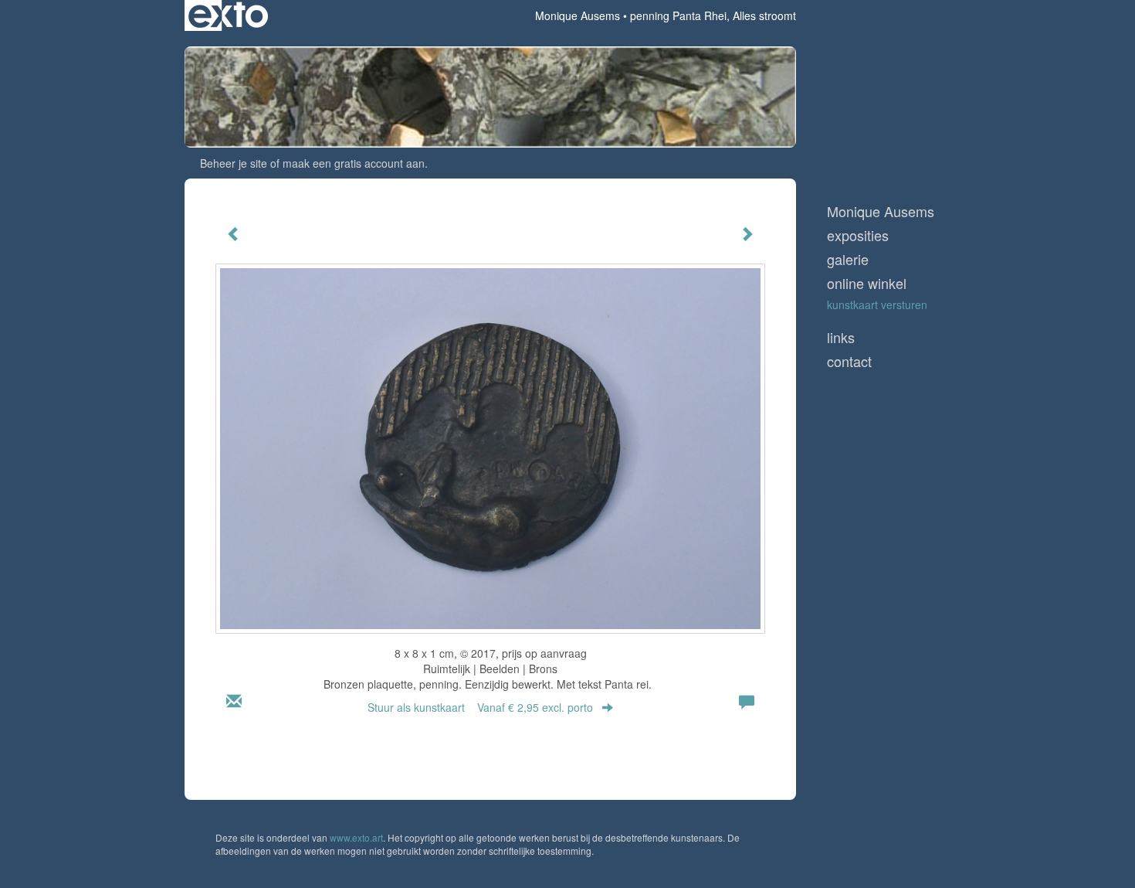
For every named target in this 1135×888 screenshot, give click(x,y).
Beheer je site (233, 163)
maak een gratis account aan (354, 163)
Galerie (848, 259)
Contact (849, 361)
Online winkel (866, 283)
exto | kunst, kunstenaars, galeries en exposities (228, 15)
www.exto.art (356, 837)
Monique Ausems (577, 15)
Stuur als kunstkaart (480, 707)
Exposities (858, 235)
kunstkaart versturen (877, 304)
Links (841, 337)
